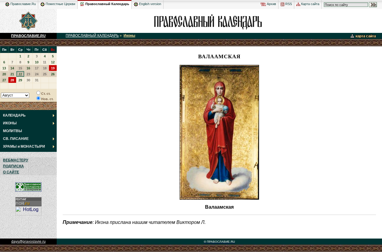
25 (45, 74)
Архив (271, 4)
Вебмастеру (15, 160)
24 (36, 74)
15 (20, 68)
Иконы (129, 35)
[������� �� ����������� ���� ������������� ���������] (82, 3)
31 (36, 80)
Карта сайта (309, 4)
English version (149, 4)
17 (36, 68)
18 (45, 68)
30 (28, 80)
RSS (288, 4)
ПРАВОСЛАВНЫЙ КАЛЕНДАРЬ (92, 35)
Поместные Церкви (60, 4)
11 (44, 62)
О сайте (11, 172)
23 (28, 74)
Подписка (13, 166)
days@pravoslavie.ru (28, 241)
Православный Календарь (107, 4)
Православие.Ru (23, 4)
